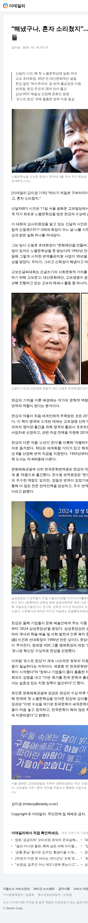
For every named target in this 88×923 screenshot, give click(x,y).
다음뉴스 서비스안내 (16, 889)
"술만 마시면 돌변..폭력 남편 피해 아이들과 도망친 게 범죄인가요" (47, 846)
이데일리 (17, 6)
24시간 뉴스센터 (44, 889)
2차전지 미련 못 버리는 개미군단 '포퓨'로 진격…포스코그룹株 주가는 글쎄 (47, 858)
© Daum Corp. (13, 908)
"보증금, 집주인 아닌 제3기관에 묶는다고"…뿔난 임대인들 (47, 864)
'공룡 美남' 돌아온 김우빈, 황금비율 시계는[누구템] (47, 852)
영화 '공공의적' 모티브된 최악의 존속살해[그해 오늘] (47, 840)
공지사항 (64, 889)
